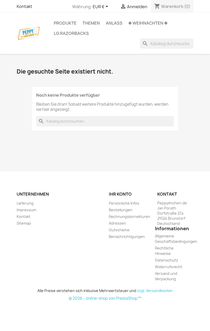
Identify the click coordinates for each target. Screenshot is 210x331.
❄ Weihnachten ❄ (147, 23)
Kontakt (24, 6)
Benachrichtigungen (127, 236)
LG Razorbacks (71, 33)
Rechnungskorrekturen (129, 216)
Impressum (26, 209)
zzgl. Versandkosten (155, 290)
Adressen (117, 223)
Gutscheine (119, 229)
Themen (91, 23)
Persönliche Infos (124, 203)
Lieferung (25, 203)
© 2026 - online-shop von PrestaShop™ (105, 298)
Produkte (65, 23)
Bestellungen (120, 209)
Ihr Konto (120, 194)
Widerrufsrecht (168, 266)
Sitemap (24, 223)
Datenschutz (166, 260)
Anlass (114, 23)
